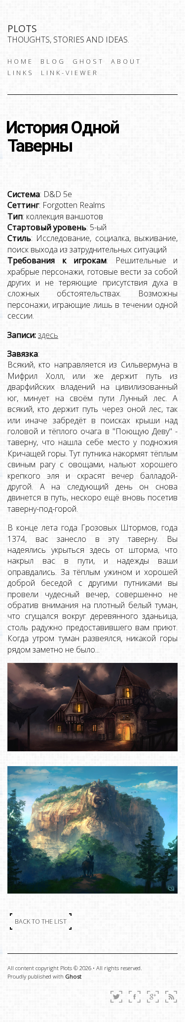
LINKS (20, 72)
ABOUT (126, 61)
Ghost (73, 976)
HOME (20, 61)
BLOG (53, 61)
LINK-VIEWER (70, 72)
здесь (48, 334)
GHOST (88, 61)
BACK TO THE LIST (41, 921)
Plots (22, 28)
